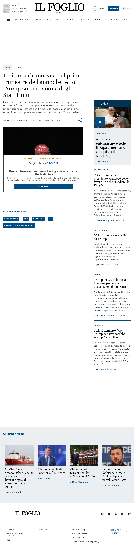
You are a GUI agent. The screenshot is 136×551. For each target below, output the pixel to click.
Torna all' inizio (115, 531)
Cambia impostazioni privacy (85, 542)
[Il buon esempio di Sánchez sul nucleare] (51, 455)
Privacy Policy (78, 529)
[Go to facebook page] (102, 513)
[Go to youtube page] (109, 513)
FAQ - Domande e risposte (14, 534)
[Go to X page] (116, 513)
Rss (8, 539)
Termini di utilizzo (80, 533)
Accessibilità (78, 537)
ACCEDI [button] (53, 163)
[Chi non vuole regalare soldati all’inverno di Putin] (83, 455)
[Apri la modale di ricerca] (126, 19)
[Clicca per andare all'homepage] (27, 513)
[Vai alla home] (59, 8)
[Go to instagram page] (122, 513)
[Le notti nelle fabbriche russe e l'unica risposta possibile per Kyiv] (115, 455)
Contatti (10, 529)
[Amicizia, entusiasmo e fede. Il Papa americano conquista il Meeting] (112, 117)
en (128, 8)
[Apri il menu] (8, 19)
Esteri (7, 67)
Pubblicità (43, 529)
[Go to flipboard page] (129, 513)
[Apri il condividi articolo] (80, 120)
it (124, 8)
